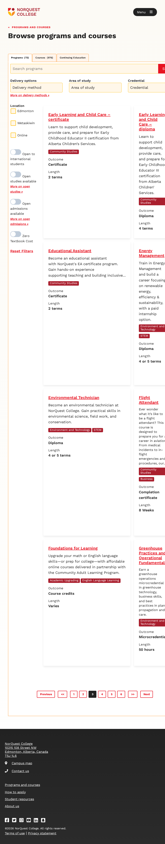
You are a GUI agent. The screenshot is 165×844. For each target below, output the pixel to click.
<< (62, 694)
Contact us (20, 771)
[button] (145, 12)
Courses (44, 57)
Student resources (19, 799)
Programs (20, 57)
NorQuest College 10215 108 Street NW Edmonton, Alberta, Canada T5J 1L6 (26, 750)
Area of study (80, 81)
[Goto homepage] (24, 12)
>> (132, 694)
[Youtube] (30, 821)
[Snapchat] (44, 821)
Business (146, 478)
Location (17, 106)
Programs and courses (31, 27)
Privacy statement (42, 833)
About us (12, 806)
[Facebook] (8, 821)
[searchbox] (37, 88)
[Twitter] (15, 821)
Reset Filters (21, 251)
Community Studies (63, 151)
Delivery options (23, 81)
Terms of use (15, 833)
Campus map (22, 763)
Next (146, 694)
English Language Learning (100, 580)
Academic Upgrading (64, 580)
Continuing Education (73, 57)
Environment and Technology (70, 429)
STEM (144, 335)
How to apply (15, 792)
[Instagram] (22, 821)
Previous (46, 694)
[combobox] (36, 87)
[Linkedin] (37, 821)
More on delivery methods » (29, 95)
